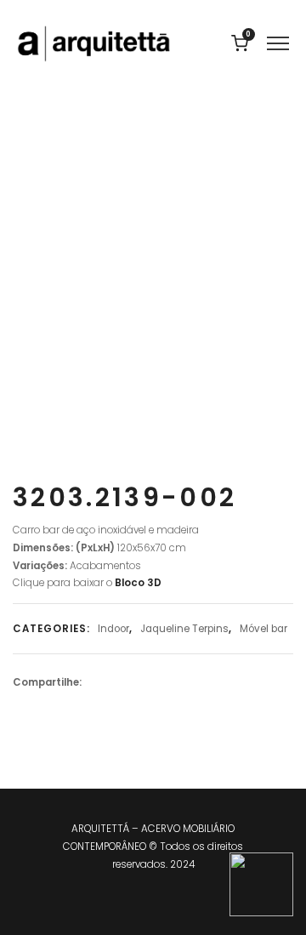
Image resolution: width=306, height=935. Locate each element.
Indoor (113, 629)
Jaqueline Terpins (184, 629)
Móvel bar (263, 629)
